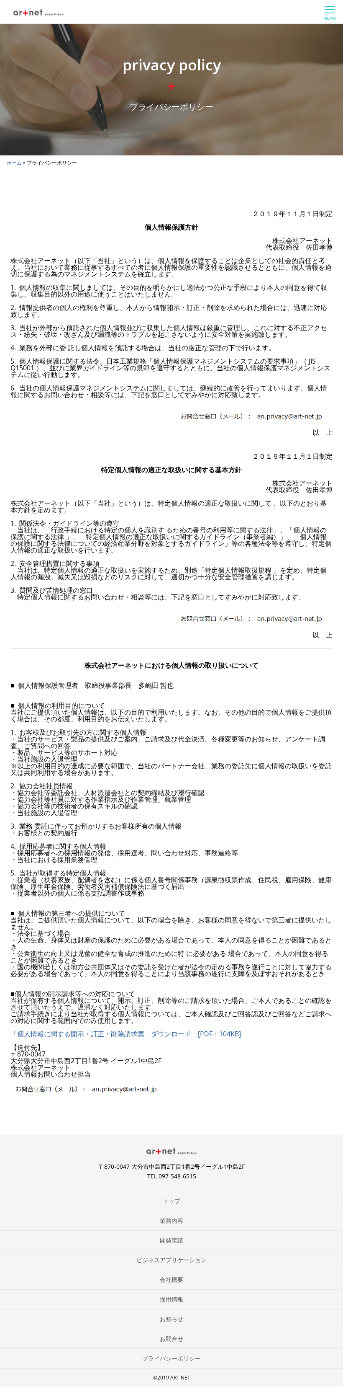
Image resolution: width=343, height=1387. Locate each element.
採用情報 (171, 1299)
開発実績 (171, 1240)
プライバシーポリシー (171, 1358)
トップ (171, 1201)
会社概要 (171, 1280)
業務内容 (171, 1220)
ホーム (14, 162)
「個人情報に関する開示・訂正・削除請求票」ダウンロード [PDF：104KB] (125, 1033)
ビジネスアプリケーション (171, 1260)
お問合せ (171, 1339)
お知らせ (171, 1319)
